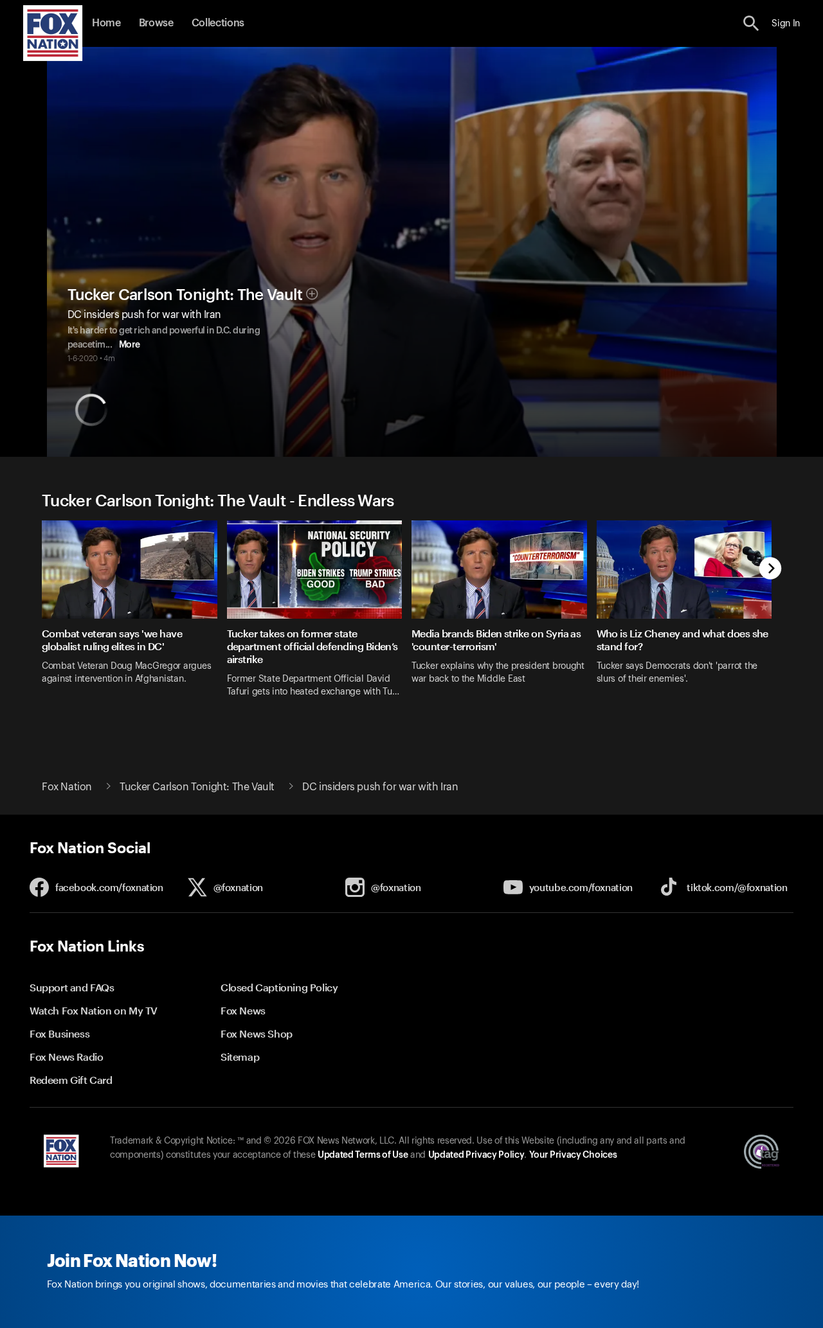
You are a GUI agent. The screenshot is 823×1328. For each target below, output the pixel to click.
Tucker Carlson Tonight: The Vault (185, 295)
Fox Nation (67, 787)
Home (106, 23)
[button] (751, 23)
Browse (156, 23)
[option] (134, 617)
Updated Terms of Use (363, 1155)
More (129, 345)
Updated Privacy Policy (476, 1155)
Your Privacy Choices (573, 1155)
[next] (770, 569)
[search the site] (751, 23)
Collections (218, 23)
